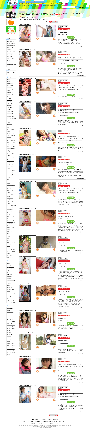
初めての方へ (37, 5)
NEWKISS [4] (9, 314)
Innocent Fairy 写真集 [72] (11, 89)
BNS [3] (8, 263)
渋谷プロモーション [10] (10, 235)
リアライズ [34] (10, 207)
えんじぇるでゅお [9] (11, 321)
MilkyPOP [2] (9, 102)
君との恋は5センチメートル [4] (11, 335)
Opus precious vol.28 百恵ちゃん (28, 78)
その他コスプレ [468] (11, 64)
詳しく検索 (81, 7)
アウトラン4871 (53, 13)
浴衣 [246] (9, 60)
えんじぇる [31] (10, 294)
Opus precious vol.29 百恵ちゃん (28, 49)
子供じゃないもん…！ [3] (10, 338)
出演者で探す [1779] (11, 72)
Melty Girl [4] (9, 310)
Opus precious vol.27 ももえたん (28, 235)
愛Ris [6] (8, 233)
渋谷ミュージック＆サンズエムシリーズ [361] (11, 244)
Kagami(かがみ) (63, 318)
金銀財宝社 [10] (10, 257)
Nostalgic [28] (9, 103)
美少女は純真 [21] (10, 255)
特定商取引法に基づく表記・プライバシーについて (39, 423)
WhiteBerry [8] (10, 113)
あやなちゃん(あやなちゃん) (66, 162)
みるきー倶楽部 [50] (11, 135)
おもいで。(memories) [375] (10, 115)
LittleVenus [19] (10, 94)
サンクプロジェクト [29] (10, 162)
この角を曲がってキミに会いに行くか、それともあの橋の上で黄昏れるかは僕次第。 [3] (11, 326)
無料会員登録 (53, 5)
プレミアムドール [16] (10, 198)
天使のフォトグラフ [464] (10, 228)
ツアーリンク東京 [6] (11, 185)
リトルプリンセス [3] (11, 302)
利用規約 (52, 423)
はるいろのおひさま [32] (10, 130)
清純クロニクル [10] (11, 345)
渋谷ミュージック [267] (10, 239)
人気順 (30, 19)
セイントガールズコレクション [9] (11, 171)
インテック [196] (10, 144)
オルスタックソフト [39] (10, 154)
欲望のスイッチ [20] (11, 343)
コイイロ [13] (9, 159)
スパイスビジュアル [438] (10, 167)
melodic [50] (9, 100)
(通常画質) (71, 37)
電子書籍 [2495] (10, 47)
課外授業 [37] (9, 354)
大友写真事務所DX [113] (10, 224)
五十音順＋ (44, 19)
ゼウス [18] (9, 179)
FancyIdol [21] (10, 83)
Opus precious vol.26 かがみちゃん (28, 310)
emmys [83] (9, 269)
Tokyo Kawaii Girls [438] (9, 108)
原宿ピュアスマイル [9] (10, 217)
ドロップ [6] (9, 188)
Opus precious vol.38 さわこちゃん (28, 208)
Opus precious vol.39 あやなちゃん (28, 154)
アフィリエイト (57, 423)
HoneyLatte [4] (10, 85)
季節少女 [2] (9, 231)
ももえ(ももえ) (63, 32)
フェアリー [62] (10, 298)
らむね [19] (9, 137)
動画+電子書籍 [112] (11, 45)
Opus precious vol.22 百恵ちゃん (28, 385)
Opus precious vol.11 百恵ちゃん (28, 128)
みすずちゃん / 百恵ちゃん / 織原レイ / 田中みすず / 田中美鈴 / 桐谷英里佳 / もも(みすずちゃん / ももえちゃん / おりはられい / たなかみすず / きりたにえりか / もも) (70, 58)
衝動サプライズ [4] (11, 352)
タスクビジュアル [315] (10, 182)
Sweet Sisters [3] (10, 315)
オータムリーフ (64, 34)
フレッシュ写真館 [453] (10, 195)
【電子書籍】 (28, 14)
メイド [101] (9, 62)
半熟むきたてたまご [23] (10, 213)
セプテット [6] (10, 174)
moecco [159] (9, 274)
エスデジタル (71, 13)
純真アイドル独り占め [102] (11, 252)
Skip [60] (8, 285)
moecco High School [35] (9, 277)
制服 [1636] (9, 49)
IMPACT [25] (9, 87)
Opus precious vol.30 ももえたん (28, 24)
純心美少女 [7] (10, 347)
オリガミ (22, 14)
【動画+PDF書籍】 (36, 14)
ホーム (7, 7)
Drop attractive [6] (10, 267)
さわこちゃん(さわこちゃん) (66, 216)
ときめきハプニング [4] (10, 126)
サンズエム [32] (10, 164)
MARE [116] (9, 272)
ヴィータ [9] (9, 211)
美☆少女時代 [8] (10, 351)
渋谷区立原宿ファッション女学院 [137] (11, 248)
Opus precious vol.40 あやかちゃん (28, 284)
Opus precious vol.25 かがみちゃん (28, 333)
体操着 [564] (9, 56)
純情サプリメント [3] (11, 349)
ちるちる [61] (9, 124)
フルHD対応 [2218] (11, 43)
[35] (11, 157)
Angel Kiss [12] (10, 308)
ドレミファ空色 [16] (11, 187)
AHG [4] (8, 79)
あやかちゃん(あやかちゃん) (66, 291)
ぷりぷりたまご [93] (11, 133)
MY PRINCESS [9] (10, 312)
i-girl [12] (8, 270)
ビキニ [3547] (9, 54)
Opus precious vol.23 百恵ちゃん (28, 356)
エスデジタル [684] (11, 146)
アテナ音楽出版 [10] (11, 140)
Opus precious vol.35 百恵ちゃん (28, 101)
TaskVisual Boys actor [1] (10, 290)
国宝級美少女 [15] (10, 220)
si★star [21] (9, 283)
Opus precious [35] (11, 280)
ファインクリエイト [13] (10, 191)
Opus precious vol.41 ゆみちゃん (28, 256)
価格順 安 (35, 19)
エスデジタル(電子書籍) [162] (11, 149)
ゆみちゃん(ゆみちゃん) (65, 263)
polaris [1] (9, 281)
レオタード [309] (10, 58)
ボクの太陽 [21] (10, 332)
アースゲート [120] (11, 142)
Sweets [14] (9, 287)
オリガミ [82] (9, 151)
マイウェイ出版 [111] (11, 205)
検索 (60, 7)
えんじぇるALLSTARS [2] (10, 318)
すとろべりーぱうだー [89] (11, 121)
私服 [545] (9, 66)
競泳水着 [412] (10, 53)
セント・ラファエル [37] (10, 176)
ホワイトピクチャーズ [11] (11, 202)
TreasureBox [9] (10, 111)
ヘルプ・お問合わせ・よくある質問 (45, 419)
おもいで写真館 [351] (11, 118)
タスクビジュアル (79, 13)
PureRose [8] (9, 105)
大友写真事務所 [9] (11, 222)
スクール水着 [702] (11, 51)
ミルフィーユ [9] (10, 300)
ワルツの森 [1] (10, 209)
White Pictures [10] (11, 293)
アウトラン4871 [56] (11, 138)
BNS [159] (9, 81)
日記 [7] (8, 341)
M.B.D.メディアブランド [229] (11, 97)
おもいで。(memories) (62, 13)
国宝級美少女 (46, 13)
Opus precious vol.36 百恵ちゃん (28, 181)
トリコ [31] (9, 296)
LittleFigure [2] (10, 92)
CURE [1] (9, 265)
